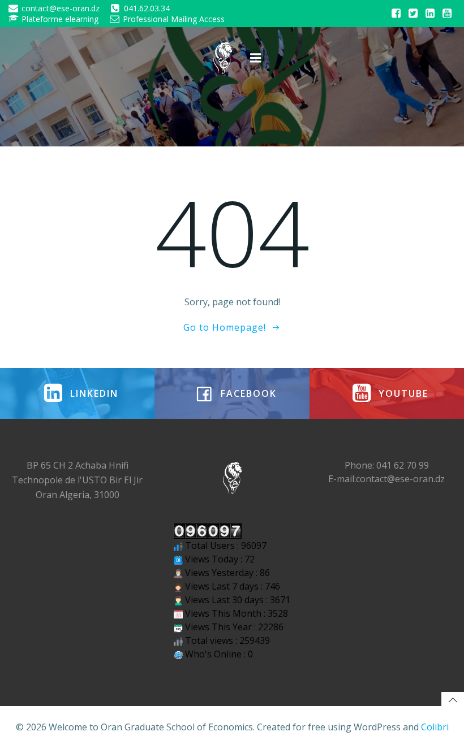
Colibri (435, 727)
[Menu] (255, 58)
